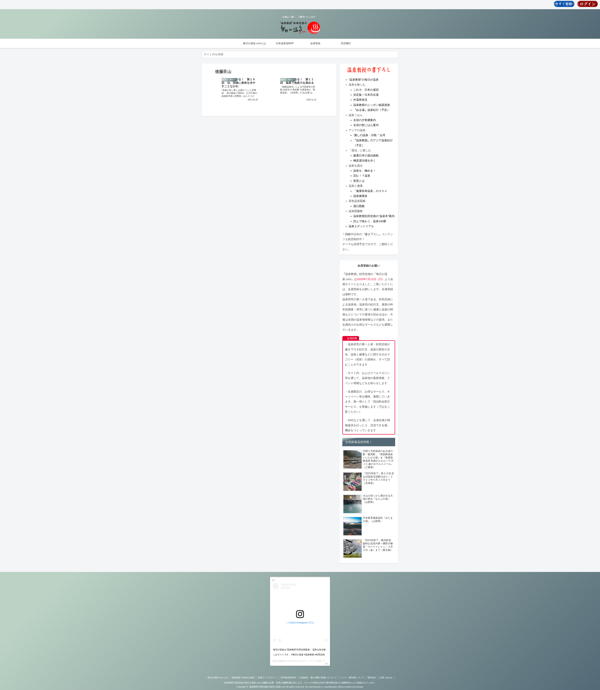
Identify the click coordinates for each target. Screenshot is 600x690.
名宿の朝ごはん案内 (366, 125)
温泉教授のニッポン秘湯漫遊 (371, 104)
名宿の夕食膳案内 (364, 120)
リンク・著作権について (352, 677)
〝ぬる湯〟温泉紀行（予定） (371, 109)
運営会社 (371, 677)
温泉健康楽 (360, 196)
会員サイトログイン (267, 677)
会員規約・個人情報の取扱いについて (318, 677)
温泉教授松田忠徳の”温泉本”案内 (374, 216)
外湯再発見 (360, 99)
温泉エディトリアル (361, 226)
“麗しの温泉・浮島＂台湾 (369, 135)
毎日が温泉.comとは (218, 677)
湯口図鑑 (359, 206)
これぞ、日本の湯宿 (366, 89)
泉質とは (359, 180)
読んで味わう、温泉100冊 (369, 221)
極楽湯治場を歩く (364, 160)
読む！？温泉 (361, 175)
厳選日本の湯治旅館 (366, 155)
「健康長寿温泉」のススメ (370, 191)
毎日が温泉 (277, 661)
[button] (395, 54)
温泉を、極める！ (364, 170)
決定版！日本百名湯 (366, 94)
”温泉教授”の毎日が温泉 (364, 79)
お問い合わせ (385, 677)
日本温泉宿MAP (288, 677)
